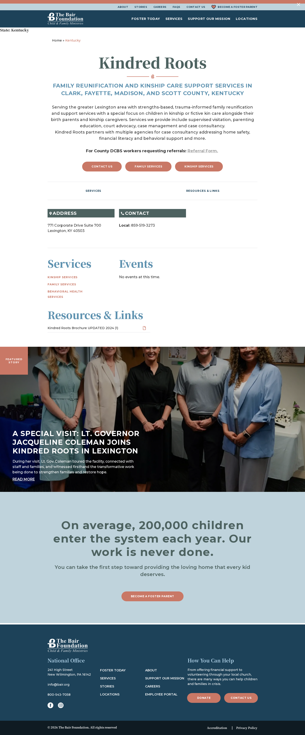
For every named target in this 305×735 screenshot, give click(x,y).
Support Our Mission (209, 19)
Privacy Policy (246, 728)
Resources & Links (202, 190)
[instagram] (61, 705)
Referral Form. (203, 150)
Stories (140, 6)
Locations (246, 19)
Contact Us (195, 6)
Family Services (148, 166)
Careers (159, 6)
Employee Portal (161, 694)
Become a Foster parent (152, 596)
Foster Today (146, 19)
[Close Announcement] (298, 4)
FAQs (176, 6)
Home (57, 40)
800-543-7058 (59, 695)
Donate (204, 698)
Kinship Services (198, 166)
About (123, 6)
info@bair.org (58, 685)
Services (174, 19)
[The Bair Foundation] (65, 19)
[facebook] (50, 705)
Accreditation (217, 728)
